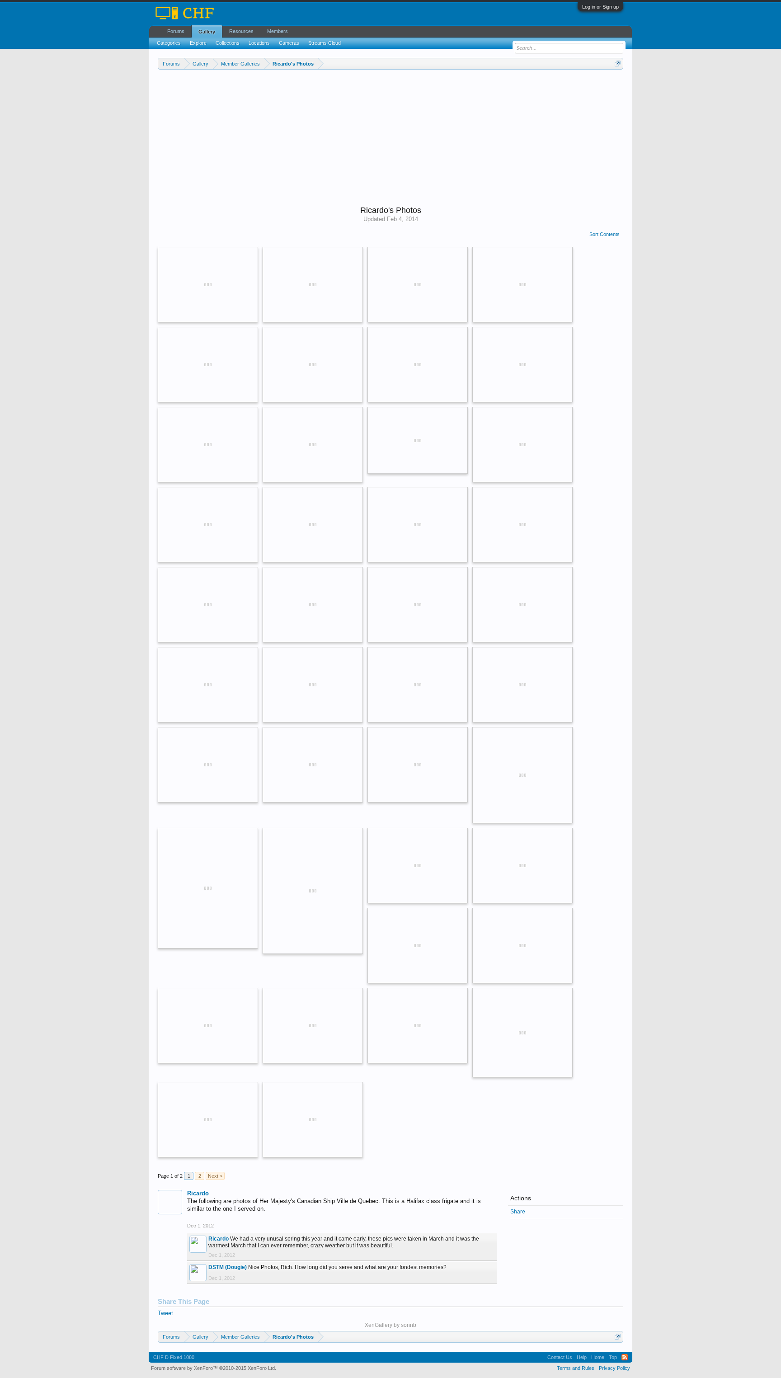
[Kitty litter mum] (312, 1119)
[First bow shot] (417, 284)
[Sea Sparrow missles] (312, 364)
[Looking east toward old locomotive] (312, 604)
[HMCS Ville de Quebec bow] (522, 284)
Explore (198, 43)
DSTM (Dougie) (227, 1267)
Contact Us (559, 1357)
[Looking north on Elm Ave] (417, 764)
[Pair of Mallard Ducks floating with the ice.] (312, 1025)
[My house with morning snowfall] (522, 684)
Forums (175, 31)
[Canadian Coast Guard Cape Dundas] (522, 604)
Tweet (165, 1313)
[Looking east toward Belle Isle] (417, 604)
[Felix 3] (522, 774)
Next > (215, 1176)
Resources (241, 31)
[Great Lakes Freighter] (312, 524)
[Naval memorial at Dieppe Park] (522, 524)
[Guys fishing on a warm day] (312, 444)
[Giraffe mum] (522, 1032)
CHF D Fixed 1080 (173, 1357)
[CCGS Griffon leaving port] (417, 945)
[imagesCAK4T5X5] (208, 888)
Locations (259, 43)
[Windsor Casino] (208, 524)
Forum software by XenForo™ (213, 1368)
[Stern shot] (208, 364)
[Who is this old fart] (312, 764)
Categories (169, 43)
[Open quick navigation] (618, 63)
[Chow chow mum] (417, 1025)
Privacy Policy (614, 1368)
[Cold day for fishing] (522, 364)
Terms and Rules (575, 1368)
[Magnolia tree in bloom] (208, 444)
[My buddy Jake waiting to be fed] (208, 1025)
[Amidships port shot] (312, 284)
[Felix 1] (417, 440)
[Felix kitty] (312, 890)
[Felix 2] (312, 684)
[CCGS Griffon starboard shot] (522, 865)
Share (517, 1211)
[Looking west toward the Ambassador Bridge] (208, 604)
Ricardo (198, 1193)
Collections (228, 43)
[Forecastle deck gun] (208, 284)
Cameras (289, 43)
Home (597, 1357)
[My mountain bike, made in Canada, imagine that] (522, 444)
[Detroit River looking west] (417, 684)
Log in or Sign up (600, 6)
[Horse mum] (208, 1119)
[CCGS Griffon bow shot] (417, 865)
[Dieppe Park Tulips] (208, 684)
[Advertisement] (390, 137)
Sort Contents (604, 234)
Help (582, 1357)
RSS (624, 1357)
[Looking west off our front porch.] (417, 524)
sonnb (408, 1325)
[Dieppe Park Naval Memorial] (522, 945)
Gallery (206, 31)
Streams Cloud (324, 43)
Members (277, 31)
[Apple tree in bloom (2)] (417, 364)
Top (613, 1357)
